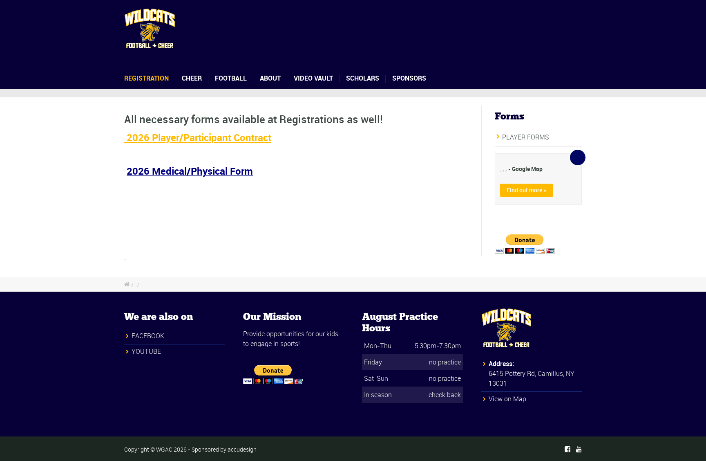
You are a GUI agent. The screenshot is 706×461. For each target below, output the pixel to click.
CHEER (192, 78)
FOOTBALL (231, 78)
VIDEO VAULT (313, 78)
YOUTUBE (146, 351)
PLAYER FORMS (525, 137)
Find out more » (526, 190)
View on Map (507, 398)
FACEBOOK (148, 335)
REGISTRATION (146, 78)
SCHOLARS (362, 78)
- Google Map (525, 169)
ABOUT (270, 78)
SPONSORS (409, 78)
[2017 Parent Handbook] (125, 256)
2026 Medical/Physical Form (190, 171)
